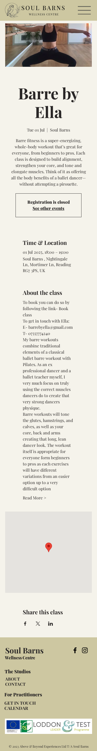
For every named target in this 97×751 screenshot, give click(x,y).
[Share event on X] (37, 624)
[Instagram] (85, 650)
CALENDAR (16, 708)
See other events (48, 208)
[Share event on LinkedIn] (50, 624)
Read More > (34, 497)
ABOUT (12, 679)
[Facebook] (75, 650)
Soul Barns (24, 650)
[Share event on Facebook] (25, 624)
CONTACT (15, 684)
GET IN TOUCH (20, 703)
